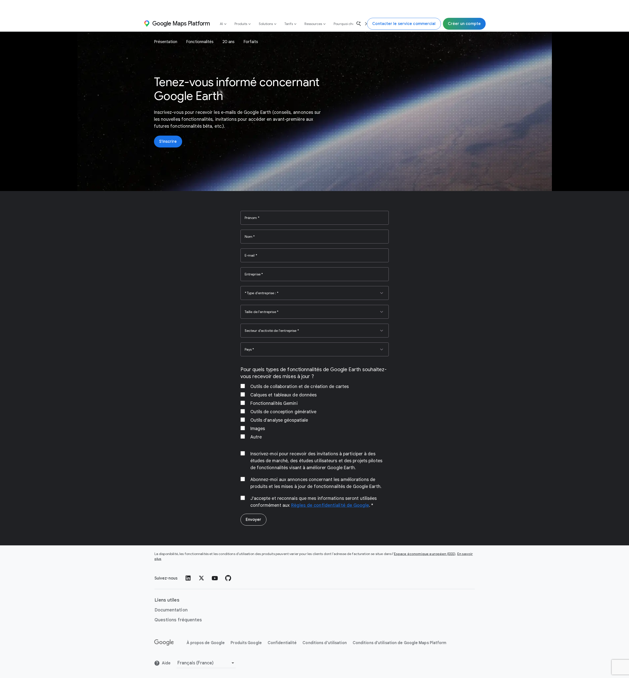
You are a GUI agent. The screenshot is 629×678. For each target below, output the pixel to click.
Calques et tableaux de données (283, 395)
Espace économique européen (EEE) (424, 554)
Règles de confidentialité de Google (330, 505)
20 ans (228, 41)
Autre (256, 437)
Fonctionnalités (200, 41)
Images (257, 428)
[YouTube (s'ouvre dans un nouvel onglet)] (215, 578)
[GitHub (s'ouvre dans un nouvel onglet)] (228, 578)
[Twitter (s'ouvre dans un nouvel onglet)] (201, 578)
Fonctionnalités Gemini (274, 403)
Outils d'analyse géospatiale (279, 420)
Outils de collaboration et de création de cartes (299, 386)
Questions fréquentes (178, 620)
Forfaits (250, 41)
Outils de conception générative (283, 411)
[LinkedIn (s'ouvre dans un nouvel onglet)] (188, 578)
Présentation (165, 41)
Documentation (171, 610)
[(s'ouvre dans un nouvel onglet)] (164, 642)
